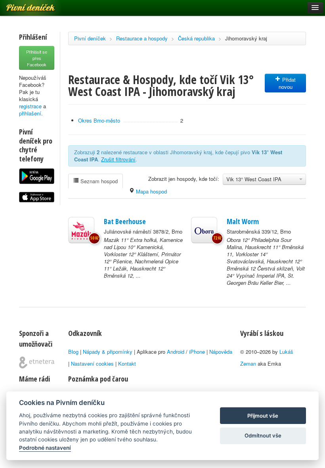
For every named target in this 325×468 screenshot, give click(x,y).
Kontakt (127, 363)
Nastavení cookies (92, 363)
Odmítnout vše (263, 435)
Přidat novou (287, 83)
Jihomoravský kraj (246, 38)
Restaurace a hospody (142, 38)
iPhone (197, 351)
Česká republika (196, 38)
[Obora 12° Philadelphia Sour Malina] (204, 230)
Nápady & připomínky (107, 351)
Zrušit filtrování (118, 159)
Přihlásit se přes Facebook (36, 57)
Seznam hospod (98, 181)
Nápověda (220, 351)
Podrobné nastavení (45, 448)
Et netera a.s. (36, 362)
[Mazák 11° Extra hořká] (81, 230)
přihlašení (30, 113)
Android (175, 351)
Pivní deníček (90, 38)
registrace (30, 106)
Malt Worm (243, 221)
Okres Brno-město (99, 120)
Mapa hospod (150, 191)
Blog (73, 351)
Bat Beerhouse (125, 221)
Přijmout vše (262, 415)
